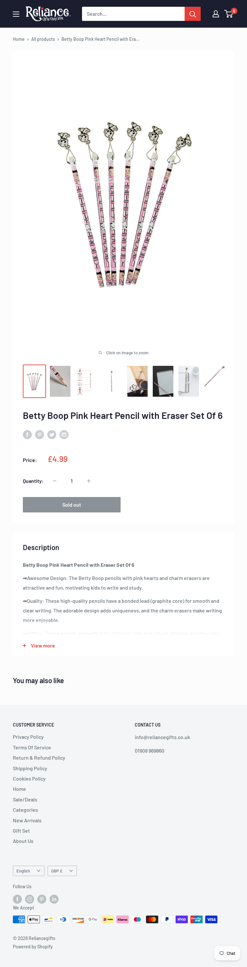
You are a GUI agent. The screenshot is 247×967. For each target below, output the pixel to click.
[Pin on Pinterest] (39, 434)
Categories (25, 810)
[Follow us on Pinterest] (41, 898)
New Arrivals (27, 820)
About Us (23, 841)
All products (43, 39)
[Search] (193, 14)
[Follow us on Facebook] (17, 898)
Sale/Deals (25, 799)
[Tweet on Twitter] (51, 434)
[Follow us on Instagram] (29, 898)
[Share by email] (64, 434)
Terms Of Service (32, 747)
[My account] (216, 13)
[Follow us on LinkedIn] (54, 898)
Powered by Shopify (33, 946)
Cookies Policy (29, 778)
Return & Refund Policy (39, 758)
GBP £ (56, 870)
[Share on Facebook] (27, 434)
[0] (229, 14)
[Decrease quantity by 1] (54, 481)
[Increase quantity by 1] (89, 481)
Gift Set (21, 830)
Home (19, 39)
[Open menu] (16, 14)
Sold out (71, 505)
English (23, 870)
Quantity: (33, 481)
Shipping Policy (30, 768)
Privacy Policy (28, 737)
